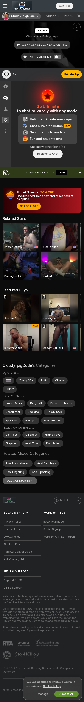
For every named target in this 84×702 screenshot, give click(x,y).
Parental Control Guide (18, 551)
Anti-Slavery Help (15, 559)
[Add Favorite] (6, 74)
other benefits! (55, 146)
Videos (52, 16)
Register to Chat (47, 153)
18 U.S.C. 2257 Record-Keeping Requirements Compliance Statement (39, 670)
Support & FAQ (13, 580)
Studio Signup (52, 529)
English (64, 500)
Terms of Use (12, 529)
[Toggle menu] (4, 6)
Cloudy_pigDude (17, 365)
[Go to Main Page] (25, 5)
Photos (71, 16)
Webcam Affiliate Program (59, 536)
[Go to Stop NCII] (27, 655)
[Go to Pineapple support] (7, 655)
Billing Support (13, 587)
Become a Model (53, 521)
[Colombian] (8, 380)
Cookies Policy (13, 544)
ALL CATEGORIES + (20, 480)
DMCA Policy (12, 536)
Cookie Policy (52, 686)
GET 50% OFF (29, 206)
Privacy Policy (13, 521)
